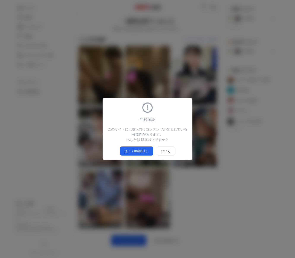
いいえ (165, 151)
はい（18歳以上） (136, 151)
